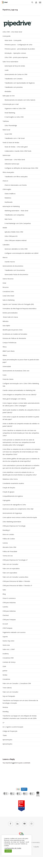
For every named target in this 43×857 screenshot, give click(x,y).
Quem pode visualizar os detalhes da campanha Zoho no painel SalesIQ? (21, 411)
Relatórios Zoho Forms (10, 479)
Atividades (8, 91)
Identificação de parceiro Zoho (12, 330)
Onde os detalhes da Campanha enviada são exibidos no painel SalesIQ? (21, 425)
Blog (4, 594)
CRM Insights (7, 189)
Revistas (5, 707)
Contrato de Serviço (9, 662)
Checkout (6, 615)
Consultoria (6, 679)
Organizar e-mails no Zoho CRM (15, 108)
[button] (40, 2)
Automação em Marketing (11, 206)
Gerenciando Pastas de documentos (16, 274)
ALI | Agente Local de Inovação (13, 727)
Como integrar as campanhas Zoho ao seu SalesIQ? (19, 394)
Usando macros (10, 262)
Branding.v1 (6, 530)
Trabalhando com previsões (14, 87)
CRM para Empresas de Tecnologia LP (15, 560)
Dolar (4, 283)
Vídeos (5, 355)
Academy (6, 654)
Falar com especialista (10, 573)
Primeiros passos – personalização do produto (20, 49)
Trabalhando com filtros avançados (16, 176)
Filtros (5, 347)
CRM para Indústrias (9, 611)
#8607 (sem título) (8, 351)
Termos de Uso (8, 556)
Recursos (6, 287)
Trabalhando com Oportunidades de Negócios (20, 83)
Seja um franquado (9, 696)
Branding (5, 711)
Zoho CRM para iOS (11, 236)
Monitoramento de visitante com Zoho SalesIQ (20, 100)
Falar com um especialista (11, 568)
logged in (14, 763)
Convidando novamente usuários (13, 483)
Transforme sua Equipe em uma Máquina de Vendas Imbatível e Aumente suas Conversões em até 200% (20, 717)
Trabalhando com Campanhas (14, 215)
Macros (5, 257)
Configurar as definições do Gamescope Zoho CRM (21, 168)
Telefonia (6, 121)
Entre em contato (8, 534)
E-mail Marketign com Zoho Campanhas (18, 223)
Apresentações (7, 740)
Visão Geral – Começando (13, 40)
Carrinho (5, 607)
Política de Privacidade (10, 551)
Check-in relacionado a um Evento (16, 185)
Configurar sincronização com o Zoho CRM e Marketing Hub (21, 385)
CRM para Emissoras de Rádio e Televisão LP (17, 585)
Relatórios (8, 198)
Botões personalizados (10, 313)
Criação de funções (9, 488)
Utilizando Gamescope (12, 164)
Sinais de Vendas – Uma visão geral (16, 147)
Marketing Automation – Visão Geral (16, 211)
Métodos (5, 321)
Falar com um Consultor (10, 564)
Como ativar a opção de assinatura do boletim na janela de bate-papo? (21, 418)
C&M (4, 666)
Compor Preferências (9, 343)
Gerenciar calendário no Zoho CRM (16, 249)
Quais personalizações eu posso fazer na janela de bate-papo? (21, 361)
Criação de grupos (8, 492)
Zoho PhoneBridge (11, 125)
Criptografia (6, 500)
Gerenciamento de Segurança (12, 513)
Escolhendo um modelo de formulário (15, 334)
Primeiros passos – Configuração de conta (18, 45)
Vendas (5, 675)
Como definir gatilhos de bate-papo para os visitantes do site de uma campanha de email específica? (21, 460)
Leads (6, 70)
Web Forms (8, 219)
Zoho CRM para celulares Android (15, 240)
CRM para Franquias (9, 620)
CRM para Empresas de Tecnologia (14, 526)
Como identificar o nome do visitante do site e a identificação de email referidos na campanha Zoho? (20, 473)
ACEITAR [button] (8, 851)
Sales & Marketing (8, 300)
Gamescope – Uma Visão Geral (15, 159)
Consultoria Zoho (8, 291)
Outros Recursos (8, 279)
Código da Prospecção (10, 731)
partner (5, 671)
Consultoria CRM (8, 658)
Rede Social (6, 130)
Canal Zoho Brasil (8, 296)
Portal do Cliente (8, 379)
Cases (4, 375)
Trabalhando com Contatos (13, 79)
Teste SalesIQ (7, 688)
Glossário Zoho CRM (9, 547)
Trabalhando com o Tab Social (14, 138)
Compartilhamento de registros (13, 496)
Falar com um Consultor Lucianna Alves (15, 577)
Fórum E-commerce (9, 598)
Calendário (6, 245)
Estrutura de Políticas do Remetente (14, 338)
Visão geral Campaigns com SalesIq (14, 399)
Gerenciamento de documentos (13, 266)
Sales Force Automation (10, 62)
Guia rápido (6, 325)
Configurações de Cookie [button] (12, 848)
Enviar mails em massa (10, 317)
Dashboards (8, 202)
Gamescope (6, 155)
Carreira (5, 543)
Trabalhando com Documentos (15, 270)
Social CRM (8, 134)
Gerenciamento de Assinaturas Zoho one (16, 371)
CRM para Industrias (9, 602)
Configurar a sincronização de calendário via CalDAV (21, 253)
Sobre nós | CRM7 (9, 649)
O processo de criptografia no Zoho (14, 505)
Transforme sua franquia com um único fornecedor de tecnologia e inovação (20, 701)
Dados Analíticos (10, 194)
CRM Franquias (7, 628)
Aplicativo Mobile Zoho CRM (14, 232)
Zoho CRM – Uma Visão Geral (12, 32)
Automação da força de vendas (15, 66)
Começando (6, 36)
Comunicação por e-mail (10, 104)
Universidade (7, 366)
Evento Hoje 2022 (8, 641)
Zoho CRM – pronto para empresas (16, 57)
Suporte (5, 637)
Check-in (5, 181)
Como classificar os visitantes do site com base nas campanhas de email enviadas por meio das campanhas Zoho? (21, 432)
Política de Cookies (9, 539)
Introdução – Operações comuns (15, 53)
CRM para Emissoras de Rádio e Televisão (16, 581)
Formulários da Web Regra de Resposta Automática (19, 308)
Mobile (5, 228)
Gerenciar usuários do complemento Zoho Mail (18, 509)
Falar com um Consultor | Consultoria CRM (17, 683)
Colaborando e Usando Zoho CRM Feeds (18, 151)
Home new (6, 645)
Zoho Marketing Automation (12, 522)
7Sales (5, 735)
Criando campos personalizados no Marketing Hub (19, 390)
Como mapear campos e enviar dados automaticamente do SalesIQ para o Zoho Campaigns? (21, 404)
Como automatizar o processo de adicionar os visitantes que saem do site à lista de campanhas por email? (21, 466)
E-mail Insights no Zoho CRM (14, 117)
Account (5, 624)
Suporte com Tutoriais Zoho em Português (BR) (18, 304)
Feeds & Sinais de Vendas (11, 142)
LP (3, 723)
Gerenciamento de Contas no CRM (16, 74)
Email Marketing (10, 113)
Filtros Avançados (8, 172)
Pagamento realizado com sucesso (14, 632)
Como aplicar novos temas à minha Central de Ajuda (20, 517)
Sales (4, 590)
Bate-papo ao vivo (9, 96)
